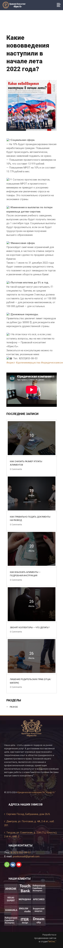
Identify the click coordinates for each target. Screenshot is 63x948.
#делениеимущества (28, 362)
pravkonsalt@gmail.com (25, 856)
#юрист (10, 362)
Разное (14, 707)
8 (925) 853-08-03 (20, 852)
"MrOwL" (52, 941)
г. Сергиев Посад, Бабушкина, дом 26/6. (27, 814)
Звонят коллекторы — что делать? (30, 627)
